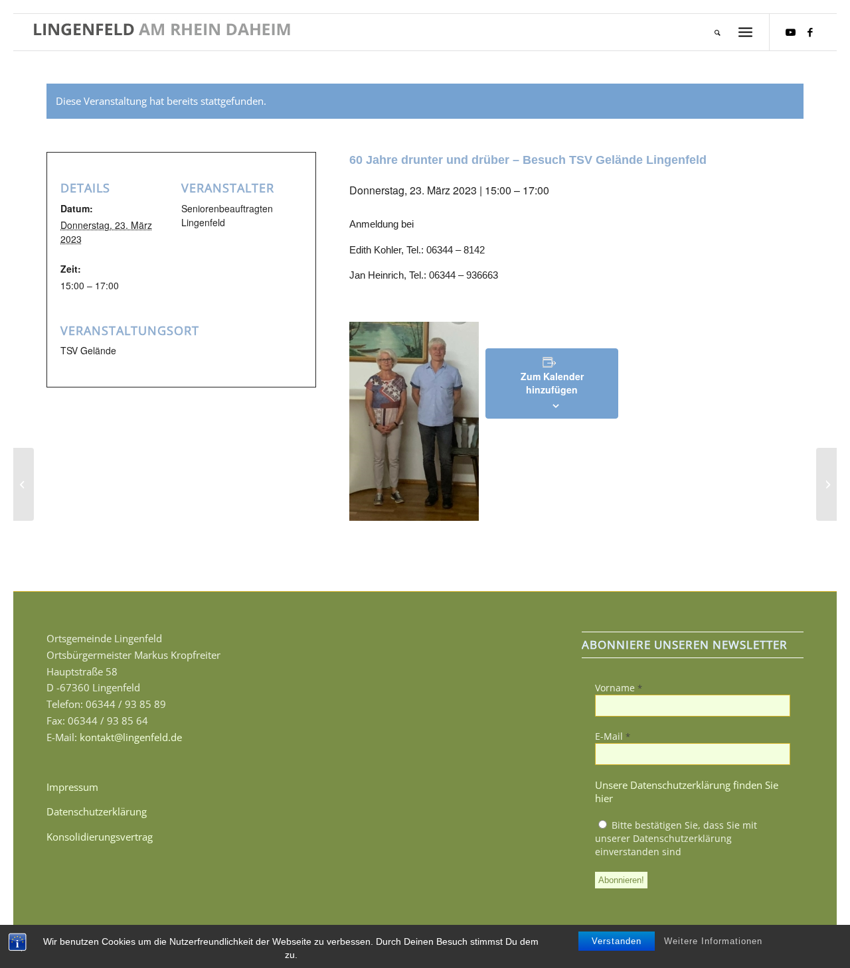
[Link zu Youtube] (790, 32)
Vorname (618, 687)
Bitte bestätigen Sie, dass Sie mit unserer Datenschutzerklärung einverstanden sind (676, 838)
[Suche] (717, 32)
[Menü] (745, 32)
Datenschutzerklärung (96, 811)
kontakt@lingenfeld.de (131, 737)
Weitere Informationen (713, 941)
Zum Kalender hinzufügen (552, 383)
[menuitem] (717, 32)
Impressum (72, 787)
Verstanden (616, 941)
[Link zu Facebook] (810, 32)
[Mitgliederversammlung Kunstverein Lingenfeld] (23, 484)
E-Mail (612, 736)
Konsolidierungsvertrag (99, 836)
